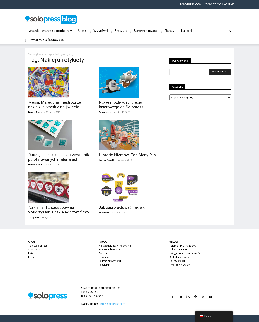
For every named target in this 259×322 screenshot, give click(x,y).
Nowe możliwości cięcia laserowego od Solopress (121, 104)
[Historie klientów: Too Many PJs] (129, 135)
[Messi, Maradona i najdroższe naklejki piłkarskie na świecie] (59, 82)
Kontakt (32, 257)
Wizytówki (100, 31)
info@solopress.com (112, 303)
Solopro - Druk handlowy (182, 245)
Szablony (104, 253)
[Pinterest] (195, 292)
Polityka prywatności (110, 261)
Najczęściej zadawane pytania (115, 245)
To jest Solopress (38, 245)
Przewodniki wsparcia (110, 249)
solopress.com (191, 4)
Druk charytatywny (179, 257)
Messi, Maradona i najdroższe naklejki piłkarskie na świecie (54, 104)
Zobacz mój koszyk (219, 4)
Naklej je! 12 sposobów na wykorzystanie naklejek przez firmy (58, 209)
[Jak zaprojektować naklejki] (129, 187)
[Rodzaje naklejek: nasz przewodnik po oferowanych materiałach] (59, 135)
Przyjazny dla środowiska (46, 40)
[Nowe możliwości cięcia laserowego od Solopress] (129, 82)
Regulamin (104, 264)
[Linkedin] (187, 292)
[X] (203, 292)
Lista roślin (34, 253)
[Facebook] (172, 292)
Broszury (121, 31)
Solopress (104, 112)
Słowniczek (105, 257)
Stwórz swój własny (179, 264)
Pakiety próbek (177, 261)
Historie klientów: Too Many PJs (127, 155)
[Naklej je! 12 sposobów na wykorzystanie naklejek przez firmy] (59, 187)
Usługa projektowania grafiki (185, 253)
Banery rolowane (146, 31)
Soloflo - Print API (178, 249)
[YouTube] (210, 292)
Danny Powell (35, 112)
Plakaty (169, 31)
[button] (229, 31)
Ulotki (82, 31)
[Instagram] (180, 292)
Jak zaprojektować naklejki (122, 207)
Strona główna (36, 54)
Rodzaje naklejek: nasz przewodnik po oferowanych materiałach (58, 157)
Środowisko (34, 249)
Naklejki (186, 31)
